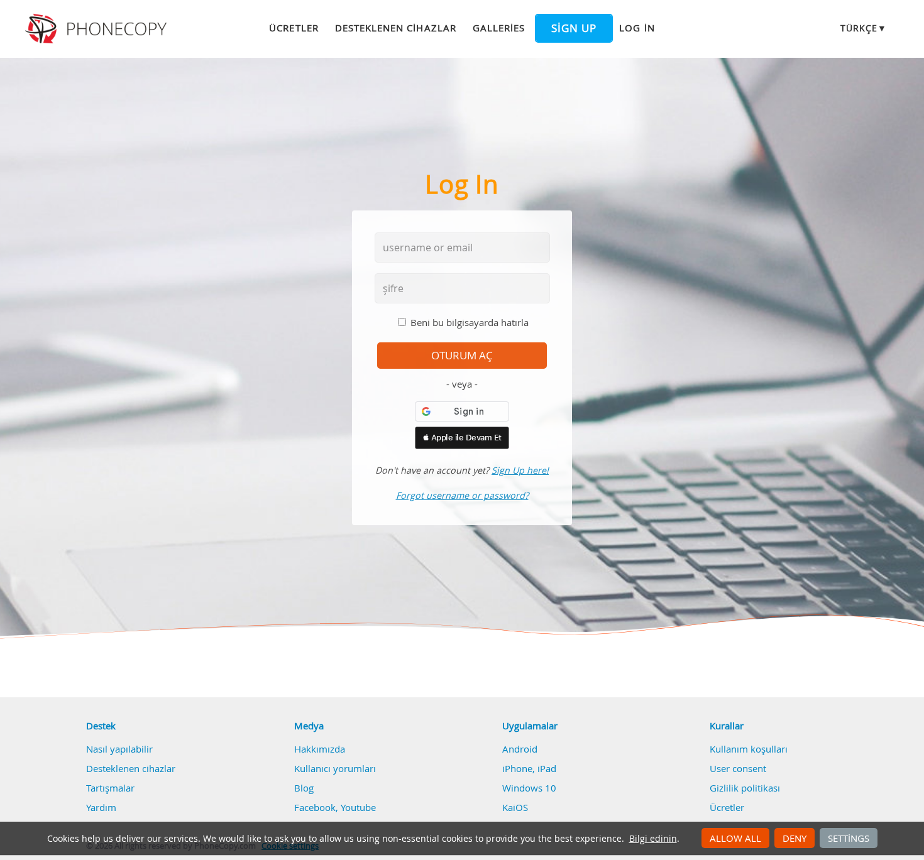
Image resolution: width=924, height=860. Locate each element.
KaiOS (515, 807)
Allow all (735, 838)
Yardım (101, 807)
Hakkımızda (319, 749)
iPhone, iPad (529, 768)
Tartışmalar (110, 787)
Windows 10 (529, 787)
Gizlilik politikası (745, 787)
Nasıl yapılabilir (119, 749)
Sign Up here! (520, 470)
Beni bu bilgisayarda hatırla (469, 322)
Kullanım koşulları (749, 749)
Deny (794, 838)
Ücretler (293, 27)
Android (519, 749)
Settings (848, 838)
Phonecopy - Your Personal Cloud (97, 29)
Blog (304, 787)
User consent (738, 768)
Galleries (499, 27)
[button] (462, 438)
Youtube (358, 807)
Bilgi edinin (653, 838)
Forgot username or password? (462, 495)
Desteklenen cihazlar (395, 27)
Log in (636, 27)
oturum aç (462, 355)
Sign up (574, 28)
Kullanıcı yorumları (335, 768)
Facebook (315, 807)
